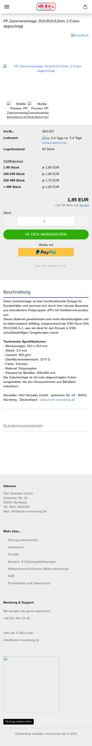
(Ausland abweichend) (54, 142)
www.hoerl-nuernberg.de (57, 399)
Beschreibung (16, 292)
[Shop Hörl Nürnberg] (46, 6)
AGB (11, 576)
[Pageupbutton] (79, 739)
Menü (6, 6)
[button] (10, 221)
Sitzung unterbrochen (23, 540)
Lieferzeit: (11, 138)
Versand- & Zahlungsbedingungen (32, 561)
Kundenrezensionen (23, 425)
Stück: (7, 213)
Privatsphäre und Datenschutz (29, 583)
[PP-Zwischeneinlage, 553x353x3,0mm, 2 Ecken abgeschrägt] (46, 66)
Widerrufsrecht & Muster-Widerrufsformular (38, 569)
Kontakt (13, 554)
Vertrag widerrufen (18, 721)
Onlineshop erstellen (29, 733)
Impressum (16, 547)
